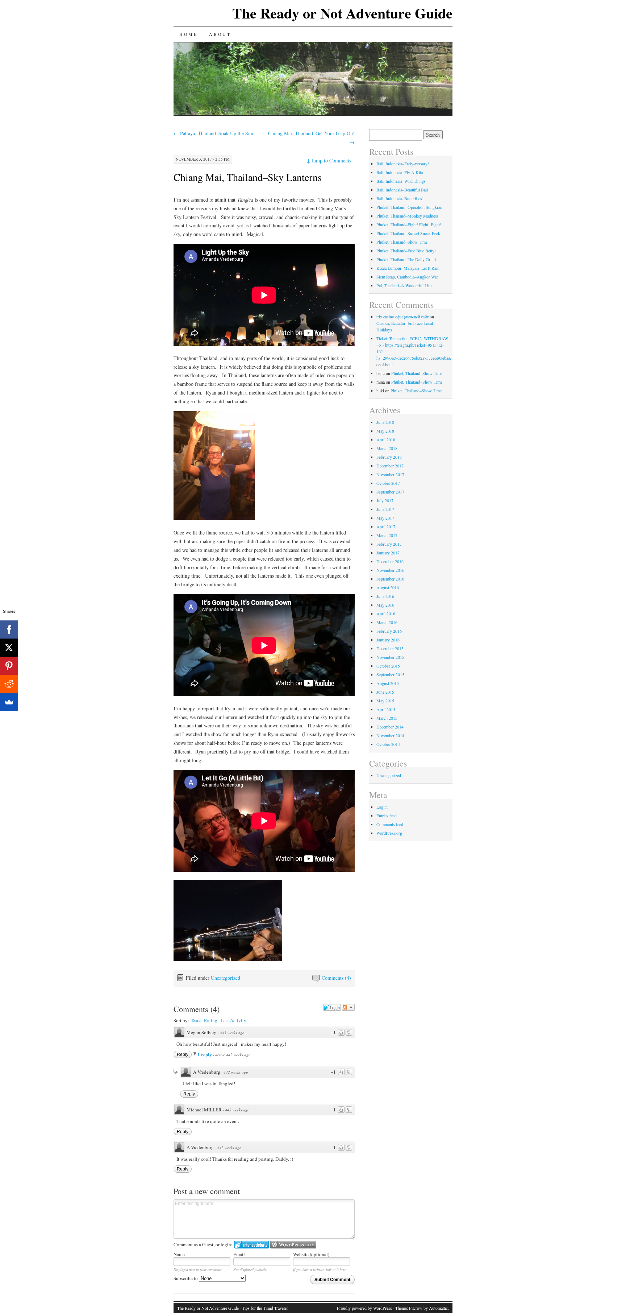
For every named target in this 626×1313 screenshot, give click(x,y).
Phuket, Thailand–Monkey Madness (407, 216)
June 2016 (385, 596)
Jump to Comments (329, 160)
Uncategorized (225, 977)
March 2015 (386, 718)
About (220, 34)
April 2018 (385, 439)
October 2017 (388, 483)
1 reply (205, 1054)
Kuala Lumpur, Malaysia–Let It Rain (407, 268)
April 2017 (385, 526)
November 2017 (390, 474)
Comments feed (389, 824)
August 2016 (387, 587)
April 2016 (385, 613)
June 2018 (385, 422)
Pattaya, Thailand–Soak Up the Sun (213, 133)
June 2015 (385, 692)
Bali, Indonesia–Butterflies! (399, 198)
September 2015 (390, 674)
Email (239, 1254)
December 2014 (390, 727)
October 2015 (388, 666)
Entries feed (386, 815)
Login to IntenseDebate (251, 1244)
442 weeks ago (236, 1072)
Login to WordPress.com (293, 1244)
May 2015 (385, 700)
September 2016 (390, 579)
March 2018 (386, 448)
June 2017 (385, 509)
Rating (210, 1020)
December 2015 (390, 648)
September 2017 (390, 492)
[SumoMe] (9, 702)
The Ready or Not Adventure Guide (342, 13)
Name (179, 1254)
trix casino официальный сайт (402, 316)
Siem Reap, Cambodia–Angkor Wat (407, 277)
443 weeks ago (232, 1032)
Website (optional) (311, 1254)
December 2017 (390, 465)
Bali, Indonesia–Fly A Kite (399, 172)
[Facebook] (9, 629)
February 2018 (389, 457)
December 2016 (390, 561)
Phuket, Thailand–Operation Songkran (409, 207)
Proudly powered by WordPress (364, 1308)
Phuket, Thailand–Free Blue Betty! (406, 250)
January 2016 (388, 640)
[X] (9, 648)
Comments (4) (336, 977)
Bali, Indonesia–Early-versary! (402, 163)
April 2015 (385, 709)
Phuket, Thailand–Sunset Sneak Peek (408, 233)
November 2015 (390, 657)
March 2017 (386, 535)
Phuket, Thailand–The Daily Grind (406, 259)
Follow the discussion (348, 1007)
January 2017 (388, 553)
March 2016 (386, 622)
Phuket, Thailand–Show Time (401, 242)
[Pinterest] (9, 666)
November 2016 (390, 570)
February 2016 (389, 631)
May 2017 (385, 518)
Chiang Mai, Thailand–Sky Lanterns (248, 177)
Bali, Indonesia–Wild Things (401, 181)
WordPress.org (389, 833)
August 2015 (387, 683)
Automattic (438, 1308)
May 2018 (385, 431)
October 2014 (388, 744)
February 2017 (389, 544)
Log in (382, 807)
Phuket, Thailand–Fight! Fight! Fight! (408, 224)
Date (196, 1020)
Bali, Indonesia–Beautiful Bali (402, 190)
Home (188, 34)
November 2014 (390, 735)
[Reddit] (9, 684)
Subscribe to (186, 1278)
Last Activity (233, 1020)
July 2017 (384, 500)
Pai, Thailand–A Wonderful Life (403, 285)
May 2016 (385, 605)
